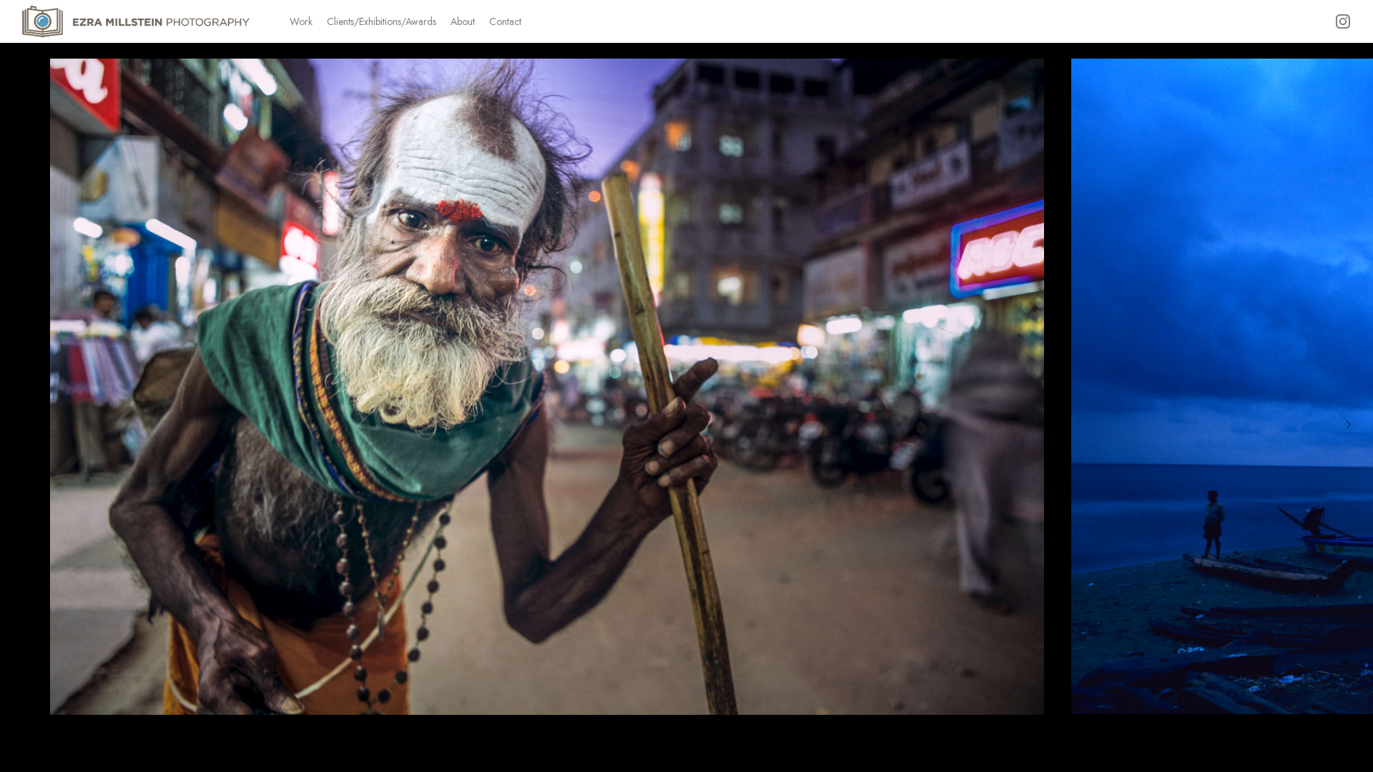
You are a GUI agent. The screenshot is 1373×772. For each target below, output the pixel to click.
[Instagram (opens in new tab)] (1343, 21)
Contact (505, 21)
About (463, 21)
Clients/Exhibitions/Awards (381, 21)
